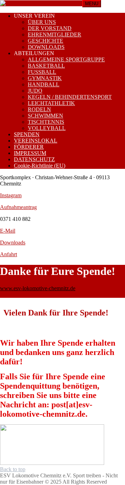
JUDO (35, 91)
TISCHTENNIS (46, 122)
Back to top (12, 469)
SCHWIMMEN (45, 116)
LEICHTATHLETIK (51, 103)
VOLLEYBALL (47, 128)
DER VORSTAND (50, 28)
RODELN (39, 109)
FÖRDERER (29, 147)
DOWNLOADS (46, 47)
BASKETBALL (46, 66)
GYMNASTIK (45, 78)
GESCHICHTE (45, 41)
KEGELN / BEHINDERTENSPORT (70, 97)
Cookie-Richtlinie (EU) (39, 165)
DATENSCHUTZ (34, 159)
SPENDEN (27, 134)
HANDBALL (43, 84)
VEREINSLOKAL (35, 141)
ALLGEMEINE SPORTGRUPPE (66, 59)
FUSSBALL (42, 72)
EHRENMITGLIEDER (54, 34)
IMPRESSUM (30, 153)
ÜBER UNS (42, 22)
